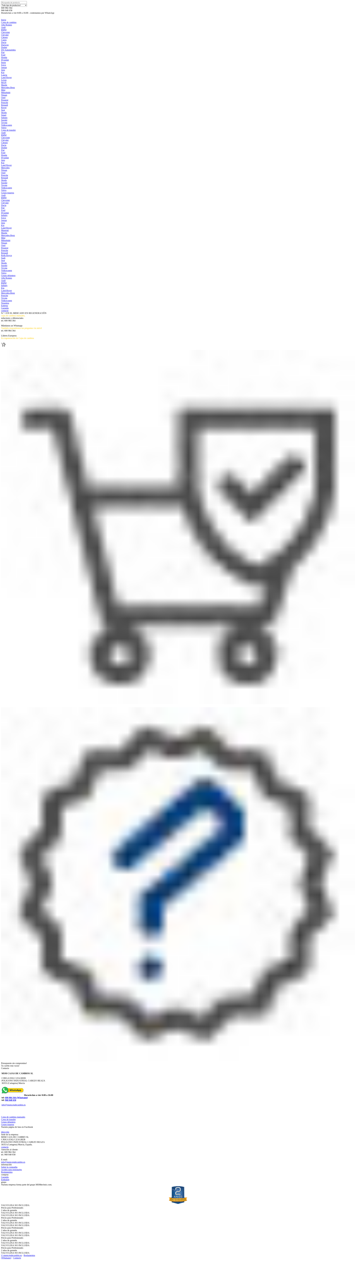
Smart (3, 115)
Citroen (4, 37)
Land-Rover (6, 290)
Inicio (3, 20)
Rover (4, 107)
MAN (3, 82)
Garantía (5, 308)
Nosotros (5, 303)
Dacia (3, 42)
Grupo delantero (8, 275)
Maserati (5, 230)
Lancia (4, 75)
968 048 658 (10, 1100)
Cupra (4, 40)
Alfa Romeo (6, 25)
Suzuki (4, 120)
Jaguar (4, 67)
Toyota (4, 122)
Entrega (4, 305)
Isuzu (3, 62)
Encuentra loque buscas (11, 340)
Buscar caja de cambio (11, 323)
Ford (3, 55)
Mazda (4, 85)
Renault (4, 105)
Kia (2, 72)
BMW (4, 30)
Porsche (4, 102)
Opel (3, 97)
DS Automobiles (8, 50)
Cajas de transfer (8, 130)
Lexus (4, 80)
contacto (4, 310)
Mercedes (5, 168)
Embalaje (5, 1179)
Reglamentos (7, 1172)
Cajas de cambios (8, 22)
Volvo (3, 127)
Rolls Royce (6, 255)
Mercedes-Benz (8, 87)
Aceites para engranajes (11, 1169)
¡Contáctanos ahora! (10, 333)
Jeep (3, 70)
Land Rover (6, 77)
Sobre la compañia (9, 1167)
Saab (3, 258)
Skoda (4, 112)
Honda (4, 57)
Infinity (4, 215)
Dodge (4, 47)
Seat (3, 110)
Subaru (4, 117)
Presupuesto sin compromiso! (14, 1063)
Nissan (4, 95)
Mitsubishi (5, 92)
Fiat (2, 52)
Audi (3, 27)
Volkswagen (6, 125)
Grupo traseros (7, 193)
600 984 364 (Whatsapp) (16, 1097)
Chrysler (5, 35)
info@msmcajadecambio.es (14, 1105)
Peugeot (4, 100)
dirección (5, 1132)
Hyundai (5, 60)
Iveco (3, 65)
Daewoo (5, 45)
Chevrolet (5, 32)
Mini (3, 90)
